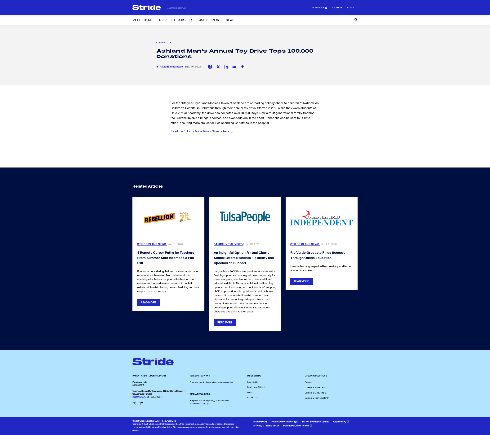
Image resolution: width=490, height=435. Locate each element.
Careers (337, 7)
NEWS (230, 20)
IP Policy (257, 425)
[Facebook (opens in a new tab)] (210, 67)
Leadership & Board (256, 387)
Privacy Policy (260, 421)
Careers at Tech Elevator (316, 398)
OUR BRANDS (209, 20)
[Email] (234, 67)
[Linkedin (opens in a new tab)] (226, 67)
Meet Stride (252, 382)
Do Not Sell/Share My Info (315, 421)
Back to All (166, 42)
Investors (318, 7)
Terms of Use (272, 425)
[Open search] (355, 20)
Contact (352, 7)
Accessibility (339, 421)
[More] (242, 67)
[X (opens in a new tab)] (218, 67)
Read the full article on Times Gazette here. (200, 131)
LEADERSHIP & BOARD (175, 20)
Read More (148, 302)
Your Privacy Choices (282, 421)
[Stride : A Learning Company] (159, 7)
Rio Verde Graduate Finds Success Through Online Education (317, 255)
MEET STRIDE (142, 20)
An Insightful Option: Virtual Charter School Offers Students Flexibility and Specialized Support (244, 257)
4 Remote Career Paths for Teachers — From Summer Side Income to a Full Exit (167, 257)
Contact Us (252, 397)
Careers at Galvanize (314, 387)
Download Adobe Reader (296, 425)
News (249, 392)
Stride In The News (169, 66)
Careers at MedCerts (314, 392)
